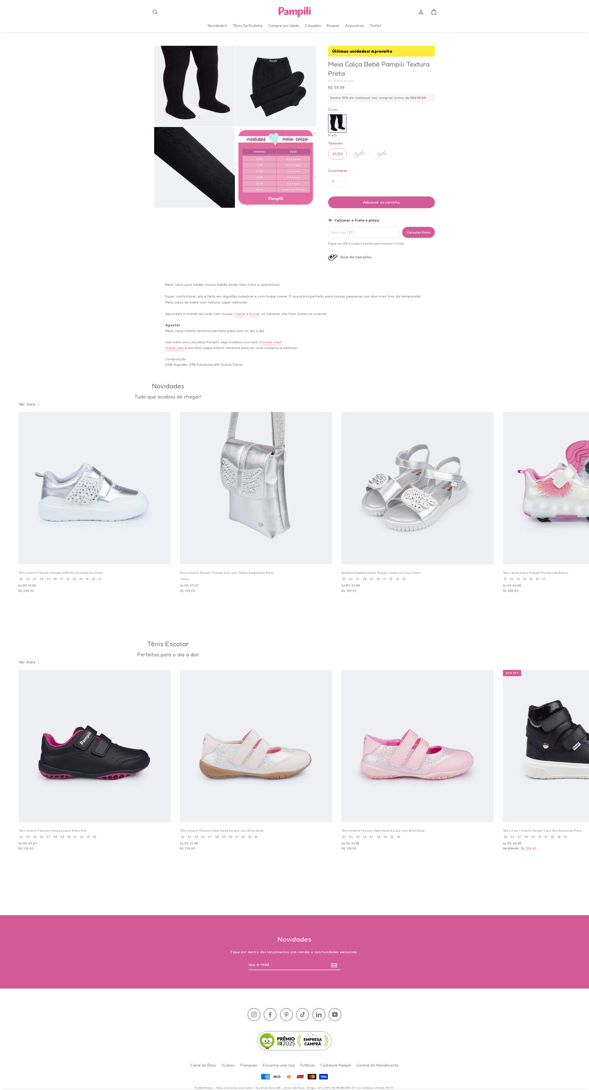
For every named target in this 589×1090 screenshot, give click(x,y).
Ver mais (27, 404)
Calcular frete (418, 232)
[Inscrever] (335, 964)
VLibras (228, 1065)
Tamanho (335, 143)
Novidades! (217, 25)
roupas (240, 313)
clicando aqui (270, 342)
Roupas (333, 25)
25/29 (359, 154)
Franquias (248, 1065)
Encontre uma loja (279, 1065)
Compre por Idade (283, 25)
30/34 (381, 154)
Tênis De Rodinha (248, 25)
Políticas (307, 1065)
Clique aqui (174, 348)
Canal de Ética (203, 1065)
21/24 (337, 154)
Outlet (375, 25)
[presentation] (155, 12)
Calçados (313, 25)
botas (255, 313)
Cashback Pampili (335, 1065)
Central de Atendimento (377, 1065)
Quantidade (337, 171)
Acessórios (354, 25)
